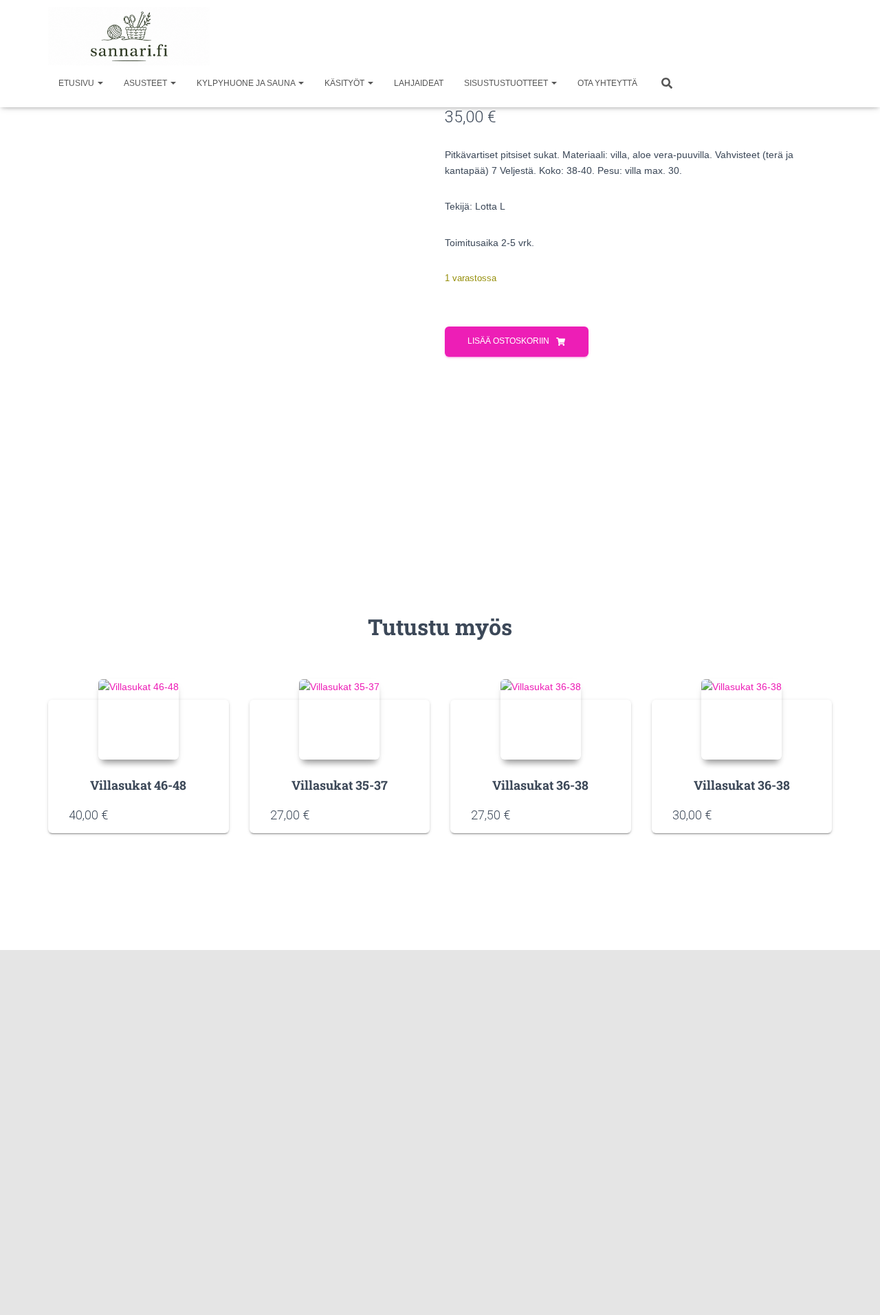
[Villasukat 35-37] (339, 719)
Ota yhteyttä (607, 83)
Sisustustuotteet (507, 83)
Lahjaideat (418, 83)
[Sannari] (129, 36)
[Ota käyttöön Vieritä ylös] (852, 1287)
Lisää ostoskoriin (508, 341)
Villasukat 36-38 (540, 785)
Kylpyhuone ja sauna (247, 83)
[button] (99, 83)
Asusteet (146, 83)
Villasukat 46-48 (138, 785)
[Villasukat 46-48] (138, 719)
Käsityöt (345, 83)
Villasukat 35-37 (340, 785)
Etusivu (77, 83)
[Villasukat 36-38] (540, 719)
